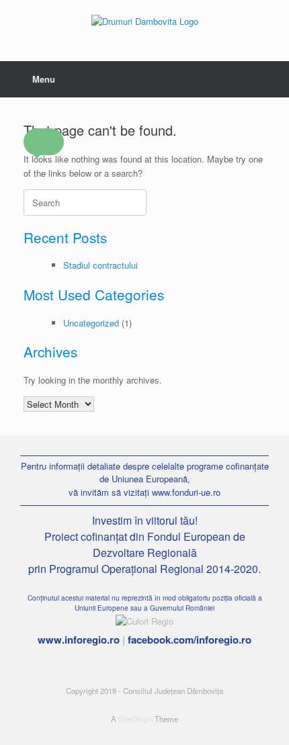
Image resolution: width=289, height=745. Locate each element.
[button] (44, 141)
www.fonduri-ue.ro (186, 492)
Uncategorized (91, 322)
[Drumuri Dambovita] (144, 20)
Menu (43, 79)
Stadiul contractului (100, 265)
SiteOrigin (135, 718)
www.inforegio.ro (79, 639)
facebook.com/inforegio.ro (189, 639)
